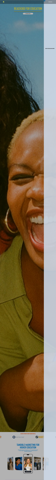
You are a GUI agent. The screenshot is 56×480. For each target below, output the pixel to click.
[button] (50, 2)
